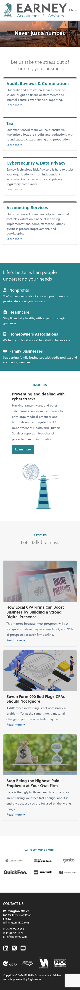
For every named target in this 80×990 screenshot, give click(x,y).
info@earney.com (16, 936)
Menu (73, 10)
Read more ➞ (40, 640)
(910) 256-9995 (15, 929)
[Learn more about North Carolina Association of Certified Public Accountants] (27, 963)
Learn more (39, 104)
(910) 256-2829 (14, 933)
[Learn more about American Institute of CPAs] (10, 963)
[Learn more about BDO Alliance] (60, 963)
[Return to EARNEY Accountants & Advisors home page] (35, 10)
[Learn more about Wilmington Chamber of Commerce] (43, 963)
